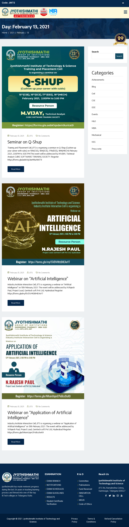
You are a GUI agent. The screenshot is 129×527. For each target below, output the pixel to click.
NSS (93, 142)
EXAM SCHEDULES (55, 489)
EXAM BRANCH (53, 481)
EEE (93, 107)
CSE (93, 100)
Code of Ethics (85, 504)
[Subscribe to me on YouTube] (122, 496)
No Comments (44, 136)
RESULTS (51, 497)
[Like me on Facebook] (106, 496)
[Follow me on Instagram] (118, 496)
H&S (94, 121)
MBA (94, 128)
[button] (123, 3)
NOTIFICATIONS (54, 485)
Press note (96, 149)
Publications (84, 485)
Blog (94, 86)
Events (95, 114)
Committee (84, 481)
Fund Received (85, 489)
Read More (15, 169)
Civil (93, 93)
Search (95, 51)
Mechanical (96, 135)
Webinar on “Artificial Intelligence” (38, 278)
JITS (31, 136)
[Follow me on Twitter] (110, 496)
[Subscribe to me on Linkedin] (114, 496)
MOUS (82, 500)
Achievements (98, 79)
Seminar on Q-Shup (25, 141)
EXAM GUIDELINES (55, 493)
